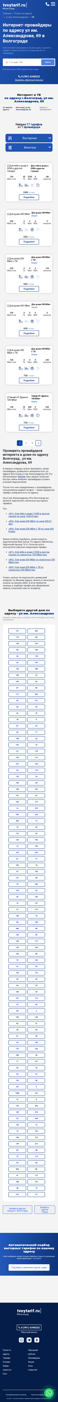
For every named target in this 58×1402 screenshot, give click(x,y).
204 (36, 631)
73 (36, 916)
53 (36, 726)
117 (17, 694)
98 (36, 878)
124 (36, 1093)
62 (36, 796)
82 (17, 1023)
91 (17, 1175)
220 (36, 853)
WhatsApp (21, 1340)
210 (17, 1194)
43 (36, 675)
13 (36, 821)
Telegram (29, 1340)
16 (17, 1131)
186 (17, 1055)
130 (17, 669)
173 (17, 1049)
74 (36, 745)
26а (36, 1106)
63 (17, 701)
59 (17, 1163)
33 (36, 777)
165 (17, 682)
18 (36, 865)
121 (17, 631)
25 (17, 656)
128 (36, 1042)
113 (36, 998)
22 (36, 739)
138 (17, 644)
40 (17, 732)
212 (17, 764)
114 (36, 802)
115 (36, 1156)
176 (17, 777)
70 (17, 884)
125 (36, 789)
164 (17, 954)
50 (36, 1030)
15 (36, 1188)
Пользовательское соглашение (16, 1395)
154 (17, 891)
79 (17, 827)
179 (36, 910)
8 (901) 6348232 (30, 76)
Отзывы (6, 1362)
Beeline (21, 476)
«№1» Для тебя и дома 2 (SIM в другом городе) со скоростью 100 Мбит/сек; (28, 553)
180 (36, 669)
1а (17, 808)
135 (36, 846)
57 (17, 910)
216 (36, 808)
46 (17, 1042)
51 (17, 1036)
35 (17, 707)
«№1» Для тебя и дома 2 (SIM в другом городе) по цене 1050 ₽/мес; (28, 515)
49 (17, 897)
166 (36, 948)
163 (17, 853)
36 (36, 1055)
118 (36, 770)
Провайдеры (34, 1358)
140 (17, 758)
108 (17, 739)
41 (17, 966)
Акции (31, 1362)
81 (17, 726)
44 (17, 663)
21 (36, 1023)
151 (17, 998)
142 (36, 1182)
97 (36, 1074)
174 (17, 834)
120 (17, 948)
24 (17, 770)
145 (17, 783)
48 (36, 1080)
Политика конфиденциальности (41, 1395)
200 (17, 821)
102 (36, 1131)
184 (36, 884)
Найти (48, 62)
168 (36, 1118)
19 (17, 846)
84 (36, 688)
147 (36, 1061)
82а (17, 1169)
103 (36, 872)
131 (17, 878)
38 (36, 1150)
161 (17, 1087)
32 (36, 891)
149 (36, 897)
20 (36, 935)
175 (36, 973)
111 (36, 1194)
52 (17, 713)
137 (36, 985)
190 (17, 1017)
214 (36, 1144)
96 (17, 1068)
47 (17, 1004)
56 (36, 1163)
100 (17, 992)
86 (36, 929)
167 (36, 783)
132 (17, 1080)
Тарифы (6, 1358)
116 (36, 758)
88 (36, 637)
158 (17, 1137)
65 (17, 1150)
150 (17, 675)
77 (36, 859)
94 (36, 966)
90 (36, 827)
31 (17, 1099)
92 (17, 1118)
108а (17, 1093)
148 (17, 916)
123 (17, 1106)
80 (36, 1169)
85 (36, 954)
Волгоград (9, 8)
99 (17, 985)
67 (17, 872)
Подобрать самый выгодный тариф (29, 1267)
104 (36, 644)
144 (17, 973)
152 (36, 840)
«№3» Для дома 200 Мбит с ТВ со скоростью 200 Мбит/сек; (25, 568)
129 (17, 935)
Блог (5, 1374)
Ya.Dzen (36, 1340)
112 (36, 1175)
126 (17, 1125)
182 (17, 815)
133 (36, 960)
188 (17, 1182)
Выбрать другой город (44, 1209)
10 (17, 903)
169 (17, 865)
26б (17, 929)
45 (36, 979)
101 (17, 796)
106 (17, 789)
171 (17, 751)
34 (36, 707)
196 (36, 650)
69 (17, 1074)
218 (36, 1112)
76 (36, 1068)
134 (36, 1049)
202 (36, 694)
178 (36, 656)
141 (36, 701)
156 (17, 941)
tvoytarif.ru (14, 5)
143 (17, 840)
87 (17, 688)
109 (17, 1112)
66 (17, 1011)
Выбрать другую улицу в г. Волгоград (17, 1209)
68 (17, 922)
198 (36, 922)
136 (36, 1017)
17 (36, 732)
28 (17, 1188)
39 (36, 713)
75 (17, 960)
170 (36, 751)
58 (17, 650)
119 (36, 941)
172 (17, 637)
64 (36, 682)
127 (36, 903)
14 (36, 1125)
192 (17, 745)
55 (36, 1036)
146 (36, 815)
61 (17, 859)
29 (17, 979)
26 (36, 992)
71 (17, 1061)
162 (36, 764)
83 (36, 834)
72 (17, 1156)
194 (36, 663)
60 (36, 1004)
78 (17, 720)
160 (17, 802)
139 (17, 1144)
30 (17, 1030)
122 (36, 1137)
